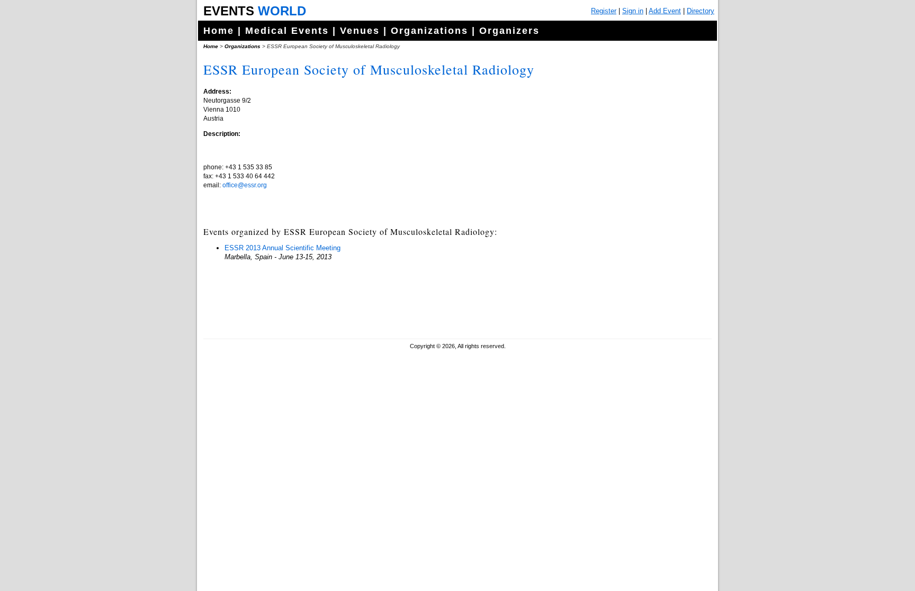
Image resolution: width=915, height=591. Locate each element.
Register (603, 11)
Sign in (632, 11)
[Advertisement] (629, 264)
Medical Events (287, 30)
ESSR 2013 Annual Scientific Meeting (282, 248)
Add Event (665, 11)
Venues (360, 30)
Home (218, 30)
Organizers (509, 30)
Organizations (429, 30)
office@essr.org (244, 185)
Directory (700, 11)
